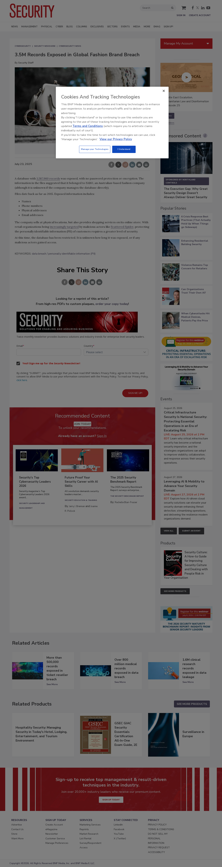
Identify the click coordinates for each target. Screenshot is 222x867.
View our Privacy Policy (116, 139)
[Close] (164, 91)
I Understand (123, 149)
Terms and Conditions (87, 126)
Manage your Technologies (94, 149)
